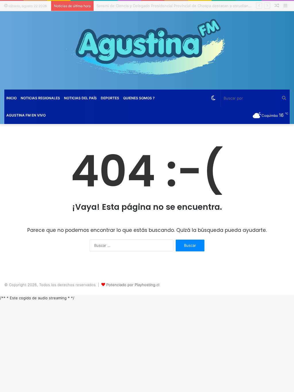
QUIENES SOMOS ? (139, 98)
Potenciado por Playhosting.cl (132, 284)
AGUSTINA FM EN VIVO (26, 115)
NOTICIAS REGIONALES (40, 98)
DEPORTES (110, 98)
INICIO (11, 98)
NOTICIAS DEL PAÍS (80, 98)
